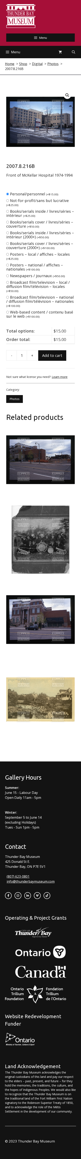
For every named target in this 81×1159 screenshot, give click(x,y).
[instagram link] (18, 895)
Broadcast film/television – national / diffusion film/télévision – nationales (40, 301)
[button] (67, 95)
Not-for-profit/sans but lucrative (37, 202)
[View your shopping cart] (60, 52)
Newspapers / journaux (37, 275)
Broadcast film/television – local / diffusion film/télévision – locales (38, 286)
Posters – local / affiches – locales (38, 256)
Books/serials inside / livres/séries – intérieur (40, 213)
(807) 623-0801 (18, 876)
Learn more (60, 377)
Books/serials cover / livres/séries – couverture (39, 224)
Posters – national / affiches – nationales (34, 267)
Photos (15, 399)
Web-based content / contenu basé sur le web (39, 314)
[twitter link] (37, 895)
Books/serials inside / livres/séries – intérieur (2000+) (40, 234)
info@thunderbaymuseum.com (31, 881)
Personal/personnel (34, 193)
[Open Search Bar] (73, 52)
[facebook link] (8, 895)
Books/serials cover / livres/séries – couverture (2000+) (39, 245)
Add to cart (52, 355)
